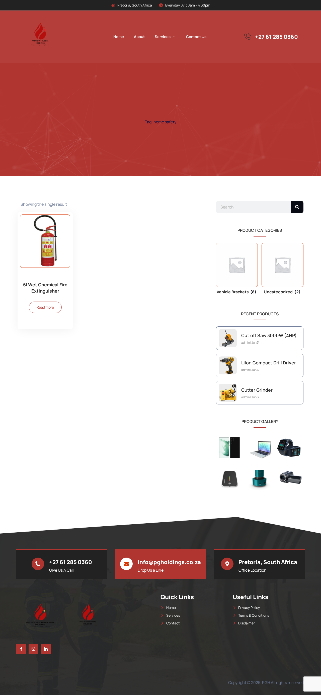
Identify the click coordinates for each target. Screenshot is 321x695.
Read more (45, 307)
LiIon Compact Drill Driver (268, 363)
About (139, 36)
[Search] (297, 207)
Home (118, 36)
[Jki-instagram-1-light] (33, 649)
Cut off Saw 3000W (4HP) (269, 335)
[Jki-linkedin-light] (46, 649)
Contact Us (196, 36)
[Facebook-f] (21, 649)
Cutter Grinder (257, 390)
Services (163, 36)
